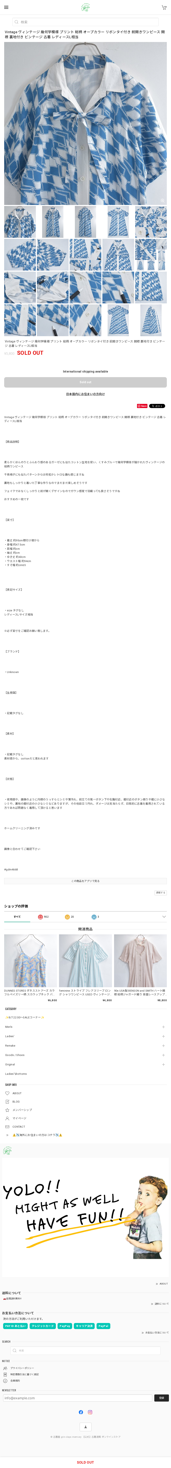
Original (10, 1064)
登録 (161, 1398)
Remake (10, 1045)
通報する (160, 892)
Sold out (85, 382)
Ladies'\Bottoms (16, 1073)
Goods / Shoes (14, 1055)
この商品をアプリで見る (85, 881)
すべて (17, 916)
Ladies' (9, 1036)
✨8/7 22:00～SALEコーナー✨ (24, 1017)
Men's (9, 1026)
